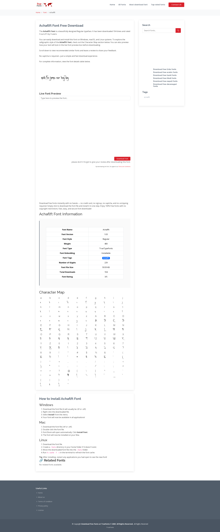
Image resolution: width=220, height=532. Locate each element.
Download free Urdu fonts (164, 69)
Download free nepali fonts (165, 81)
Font (45, 12)
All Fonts (122, 4)
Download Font (122, 159)
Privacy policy (43, 506)
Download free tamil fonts (165, 75)
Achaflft (147, 97)
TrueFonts (110, 527)
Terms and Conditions (124, 166)
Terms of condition (45, 501)
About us (41, 497)
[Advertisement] (84, 129)
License (41, 510)
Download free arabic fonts (165, 72)
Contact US (176, 4)
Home (112, 4)
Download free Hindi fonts (164, 78)
